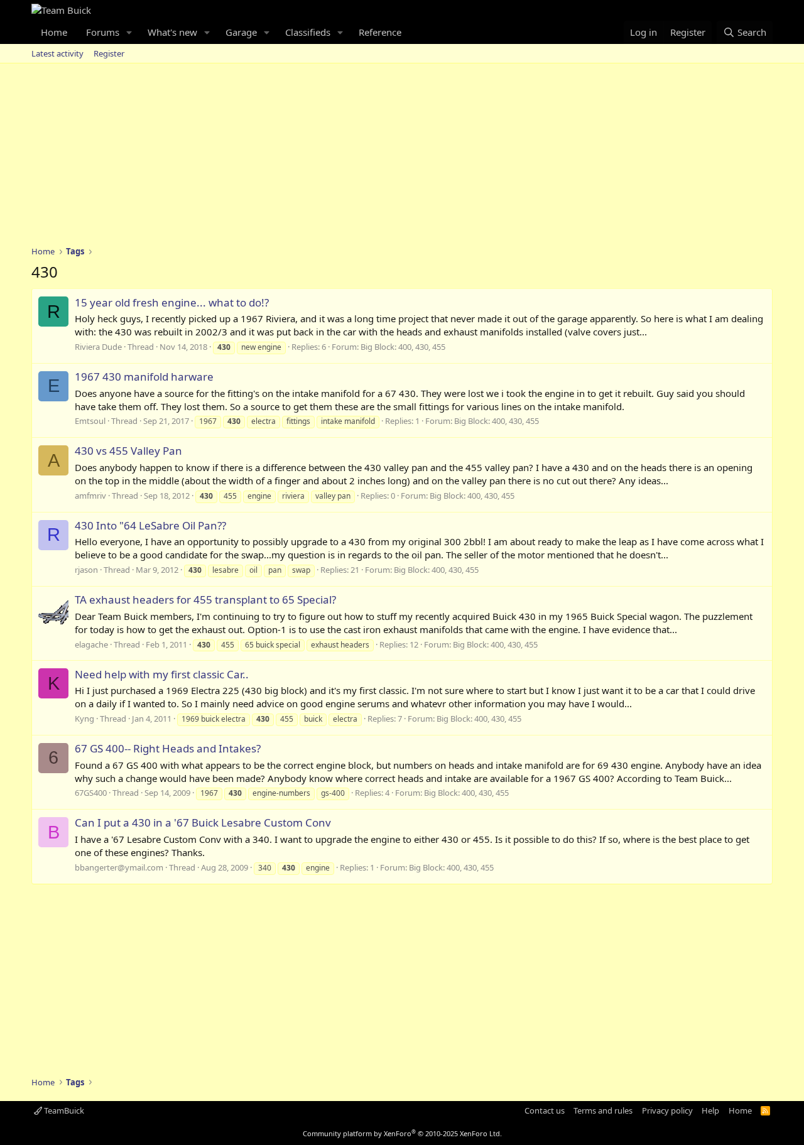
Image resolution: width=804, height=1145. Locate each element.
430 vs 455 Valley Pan (128, 450)
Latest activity (57, 53)
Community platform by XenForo (402, 1133)
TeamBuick (63, 1110)
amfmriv (90, 495)
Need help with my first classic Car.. (162, 674)
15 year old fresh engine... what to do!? (172, 302)
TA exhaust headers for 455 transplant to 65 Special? (205, 599)
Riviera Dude (98, 346)
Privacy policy (667, 1110)
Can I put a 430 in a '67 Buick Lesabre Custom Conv (203, 822)
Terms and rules (603, 1110)
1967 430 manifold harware (144, 376)
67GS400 (91, 792)
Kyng (84, 718)
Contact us (544, 1110)
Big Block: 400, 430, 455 (403, 346)
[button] (129, 32)
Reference (380, 32)
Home (54, 32)
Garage (241, 32)
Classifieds (307, 32)
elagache (91, 644)
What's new (172, 32)
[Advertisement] (402, 158)
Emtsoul (90, 420)
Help (710, 1110)
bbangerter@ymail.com (119, 867)
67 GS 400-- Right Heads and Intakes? (168, 748)
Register (109, 53)
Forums (102, 32)
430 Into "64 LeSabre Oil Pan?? (150, 525)
